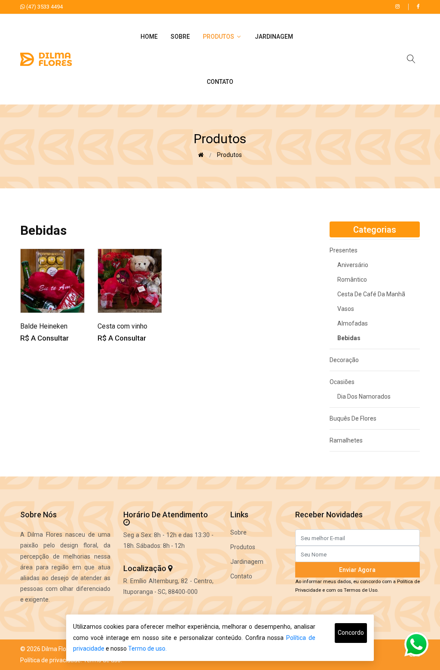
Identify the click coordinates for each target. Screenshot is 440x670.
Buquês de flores (353, 418)
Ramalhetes (346, 440)
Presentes (344, 250)
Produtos (219, 36)
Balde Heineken (43, 326)
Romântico (348, 279)
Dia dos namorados (360, 396)
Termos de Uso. (361, 590)
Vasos (342, 308)
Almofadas (349, 323)
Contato (220, 81)
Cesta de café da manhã (367, 294)
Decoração (344, 360)
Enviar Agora (357, 569)
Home (149, 36)
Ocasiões (342, 381)
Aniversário (349, 264)
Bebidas (345, 338)
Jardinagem (274, 36)
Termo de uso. (147, 648)
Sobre (180, 36)
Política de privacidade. (51, 660)
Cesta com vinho (122, 326)
